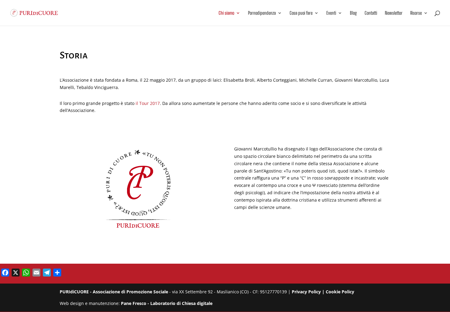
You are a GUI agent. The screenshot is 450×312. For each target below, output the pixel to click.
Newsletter (394, 13)
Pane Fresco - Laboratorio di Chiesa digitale (166, 303)
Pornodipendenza (262, 13)
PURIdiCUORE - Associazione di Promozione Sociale (114, 292)
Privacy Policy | (309, 292)
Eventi (331, 13)
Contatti (371, 13)
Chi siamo (226, 13)
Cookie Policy (340, 292)
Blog (353, 13)
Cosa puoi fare (301, 13)
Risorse (416, 13)
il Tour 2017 (148, 103)
